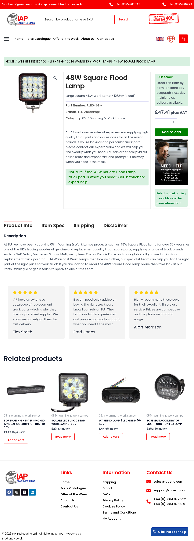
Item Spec (53, 225)
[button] (6, 39)
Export (107, 488)
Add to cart (171, 132)
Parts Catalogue (38, 39)
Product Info (18, 225)
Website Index (29, 61)
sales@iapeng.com (168, 481)
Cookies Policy (113, 506)
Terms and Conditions (119, 512)
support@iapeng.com (170, 490)
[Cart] (183, 38)
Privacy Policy (112, 500)
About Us (88, 39)
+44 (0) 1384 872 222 (169, 499)
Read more (63, 437)
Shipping (84, 225)
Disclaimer (115, 225)
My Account (111, 518)
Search (123, 19)
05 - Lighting (53, 61)
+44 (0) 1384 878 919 (169, 504)
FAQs (106, 494)
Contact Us (105, 39)
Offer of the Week (66, 39)
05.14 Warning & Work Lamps (90, 61)
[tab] (18, 225)
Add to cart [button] (16, 440)
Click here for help (172, 532)
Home (19, 39)
